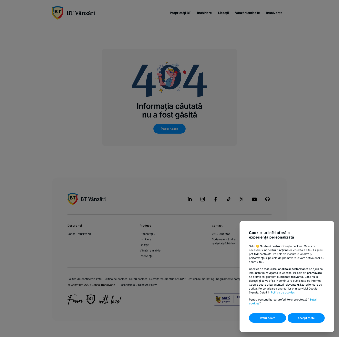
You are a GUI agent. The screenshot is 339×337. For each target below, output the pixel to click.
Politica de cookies (282, 292)
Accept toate (306, 318)
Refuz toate (267, 318)
